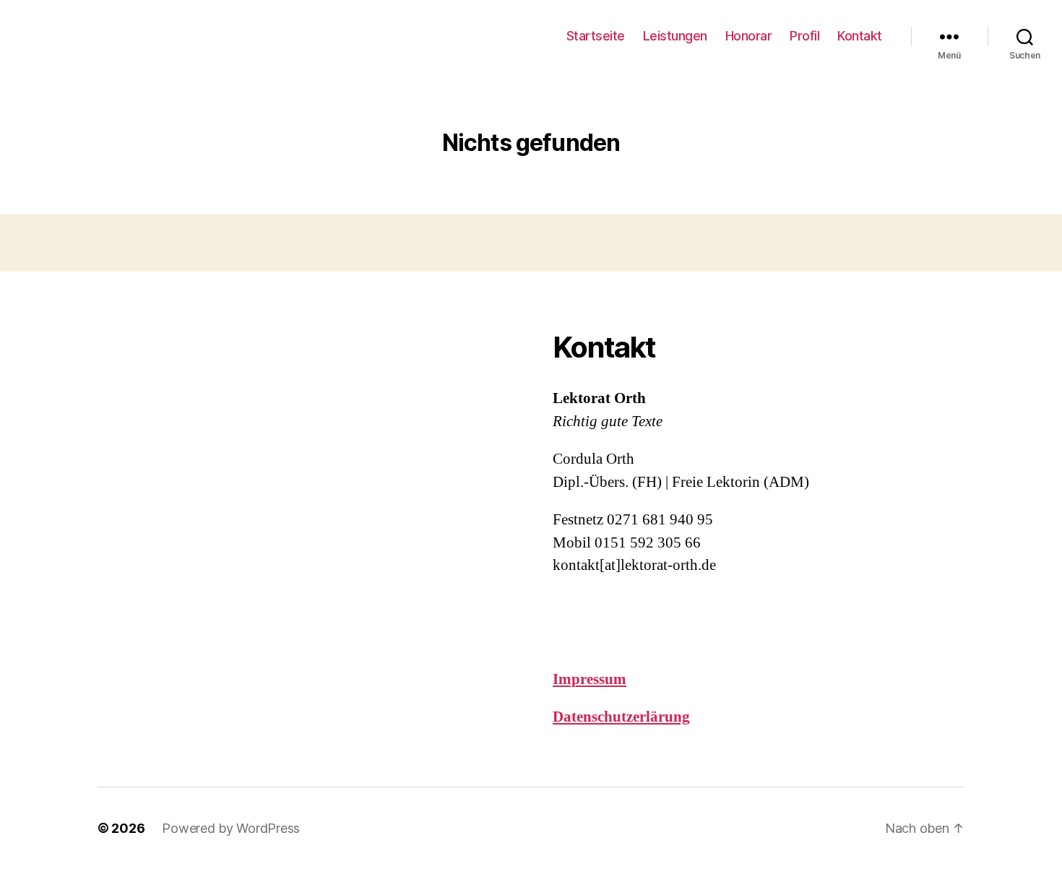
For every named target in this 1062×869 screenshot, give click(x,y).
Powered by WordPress (231, 828)
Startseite (595, 35)
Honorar (748, 35)
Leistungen (675, 35)
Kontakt (859, 35)
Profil (804, 35)
